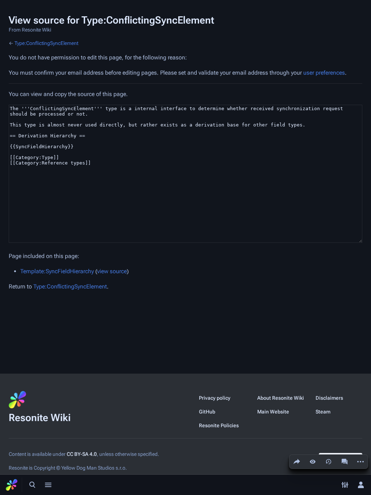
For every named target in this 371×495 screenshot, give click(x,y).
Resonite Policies (219, 425)
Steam (323, 412)
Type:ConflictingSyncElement (46, 43)
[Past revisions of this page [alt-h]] (328, 461)
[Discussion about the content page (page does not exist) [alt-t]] (344, 461)
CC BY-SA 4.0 (82, 454)
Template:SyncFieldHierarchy (57, 271)
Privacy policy (214, 398)
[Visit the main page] (11, 485)
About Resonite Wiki (280, 398)
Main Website (273, 412)
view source (112, 271)
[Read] (312, 461)
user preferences (324, 72)
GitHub (207, 412)
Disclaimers (329, 398)
